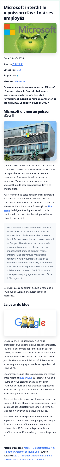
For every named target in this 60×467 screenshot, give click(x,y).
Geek (19, 69)
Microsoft (20, 81)
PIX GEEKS (17, 64)
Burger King (25, 377)
